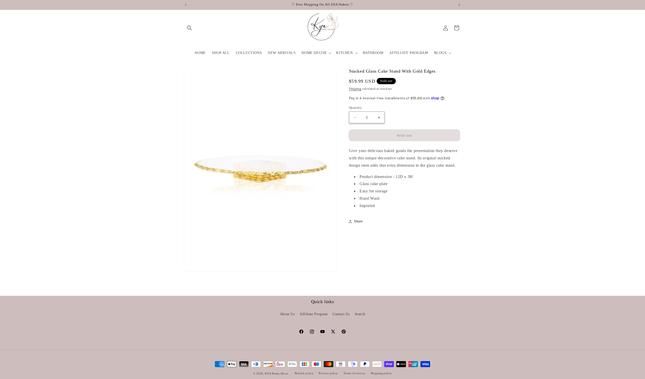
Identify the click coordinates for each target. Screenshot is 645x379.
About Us (287, 314)
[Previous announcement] (185, 5)
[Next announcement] (459, 5)
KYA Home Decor (276, 373)
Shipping (355, 89)
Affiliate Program (314, 314)
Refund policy (304, 373)
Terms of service (354, 373)
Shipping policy (381, 373)
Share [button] (358, 221)
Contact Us (341, 314)
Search (360, 314)
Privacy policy (328, 373)
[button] (189, 28)
